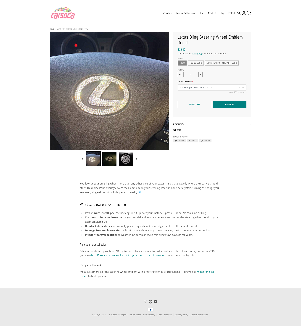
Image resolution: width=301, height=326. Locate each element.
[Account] (244, 13)
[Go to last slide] (83, 159)
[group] (93, 158)
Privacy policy (149, 314)
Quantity (181, 70)
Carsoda (103, 314)
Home (52, 29)
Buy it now (229, 104)
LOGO (182, 63)
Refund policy (135, 314)
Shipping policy (181, 314)
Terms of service (165, 314)
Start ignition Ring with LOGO (222, 63)
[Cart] (249, 13)
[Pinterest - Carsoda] (150, 301)
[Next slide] (136, 159)
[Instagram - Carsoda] (145, 301)
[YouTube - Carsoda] (155, 301)
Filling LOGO (196, 63)
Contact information (199, 314)
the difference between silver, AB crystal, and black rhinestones (127, 255)
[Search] (239, 13)
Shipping (197, 53)
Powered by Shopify (117, 314)
